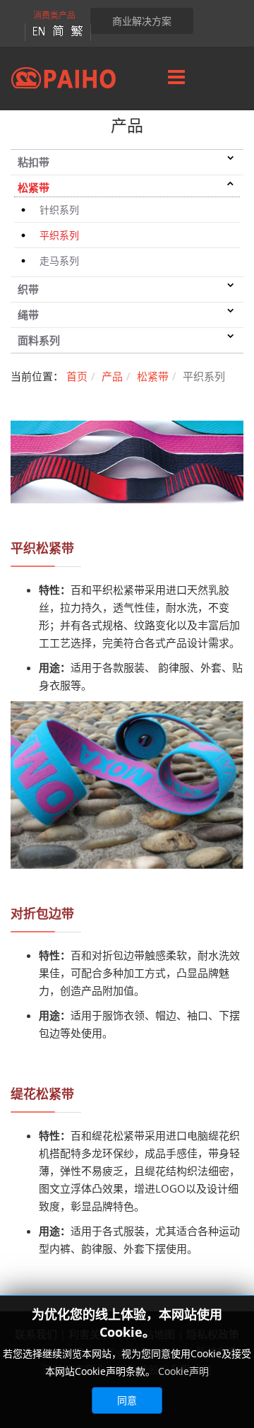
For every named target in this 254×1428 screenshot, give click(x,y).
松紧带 (33, 187)
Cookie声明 (183, 1371)
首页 (76, 376)
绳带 (28, 315)
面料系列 (39, 340)
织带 (28, 289)
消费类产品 (54, 15)
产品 (112, 376)
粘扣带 (33, 162)
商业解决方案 (141, 21)
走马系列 (59, 260)
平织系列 (59, 235)
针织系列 (59, 209)
